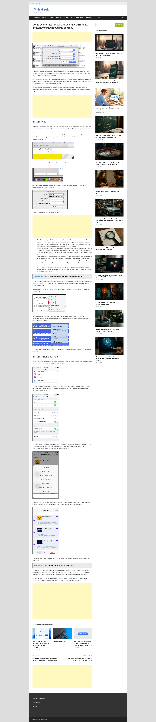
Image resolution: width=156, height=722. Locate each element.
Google (97, 17)
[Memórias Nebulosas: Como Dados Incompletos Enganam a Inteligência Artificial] (109, 355)
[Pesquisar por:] (109, 25)
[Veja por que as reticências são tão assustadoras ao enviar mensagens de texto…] (83, 640)
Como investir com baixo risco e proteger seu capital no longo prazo (108, 109)
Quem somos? (36, 702)
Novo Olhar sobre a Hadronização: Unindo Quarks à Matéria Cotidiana (108, 276)
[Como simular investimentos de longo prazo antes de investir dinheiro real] (109, 79)
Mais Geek (41, 9)
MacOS (51, 17)
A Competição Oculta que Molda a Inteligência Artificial (106, 303)
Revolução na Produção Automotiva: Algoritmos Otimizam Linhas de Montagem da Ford (109, 220)
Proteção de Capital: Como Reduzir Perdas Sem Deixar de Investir (109, 54)
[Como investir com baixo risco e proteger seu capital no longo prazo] (109, 106)
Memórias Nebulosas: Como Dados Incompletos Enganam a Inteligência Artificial (107, 358)
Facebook (89, 17)
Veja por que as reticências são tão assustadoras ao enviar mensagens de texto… (83, 643)
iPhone (66, 17)
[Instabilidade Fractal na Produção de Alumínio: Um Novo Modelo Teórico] (109, 160)
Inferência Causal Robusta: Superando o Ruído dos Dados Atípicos (108, 248)
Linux (44, 17)
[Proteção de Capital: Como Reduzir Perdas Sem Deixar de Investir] (109, 51)
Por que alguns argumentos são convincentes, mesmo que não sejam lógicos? (107, 191)
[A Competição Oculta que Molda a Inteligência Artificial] (109, 300)
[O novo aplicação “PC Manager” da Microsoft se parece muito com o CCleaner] (41, 640)
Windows (37, 17)
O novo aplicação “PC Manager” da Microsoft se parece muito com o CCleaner (40, 644)
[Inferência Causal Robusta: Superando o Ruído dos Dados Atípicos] (109, 246)
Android (58, 17)
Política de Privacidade (38, 698)
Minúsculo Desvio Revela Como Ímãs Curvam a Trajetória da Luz (107, 330)
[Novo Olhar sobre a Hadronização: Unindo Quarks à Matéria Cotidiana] (109, 273)
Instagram (79, 17)
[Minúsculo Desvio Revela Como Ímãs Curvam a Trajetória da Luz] (109, 328)
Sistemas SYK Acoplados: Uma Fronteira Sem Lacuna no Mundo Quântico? (108, 136)
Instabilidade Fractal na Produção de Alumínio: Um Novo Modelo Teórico (107, 163)
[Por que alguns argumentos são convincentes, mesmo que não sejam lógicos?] (109, 188)
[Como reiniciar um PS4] (62, 640)
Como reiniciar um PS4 (60, 642)
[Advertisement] (62, 37)
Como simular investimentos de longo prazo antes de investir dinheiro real (107, 81)
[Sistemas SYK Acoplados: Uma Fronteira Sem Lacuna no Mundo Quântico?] (109, 133)
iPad (72, 17)
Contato (34, 706)
